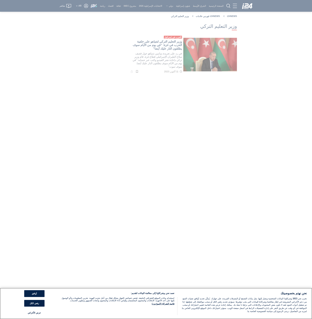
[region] (156, 303)
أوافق (34, 293)
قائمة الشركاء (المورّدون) (163, 304)
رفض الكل (34, 303)
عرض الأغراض (34, 313)
